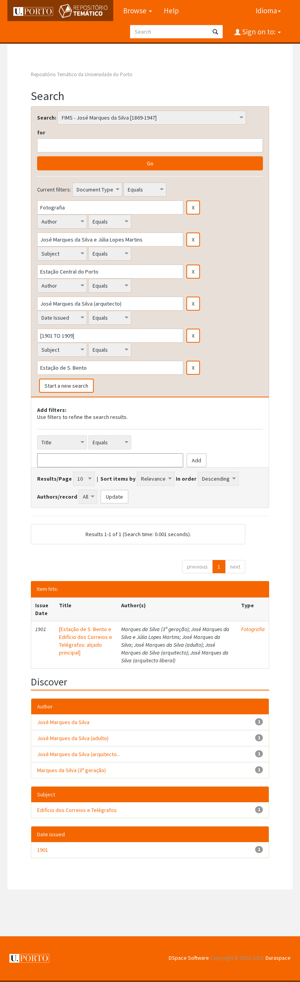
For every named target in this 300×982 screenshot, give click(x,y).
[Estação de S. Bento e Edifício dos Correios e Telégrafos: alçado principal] (85, 641)
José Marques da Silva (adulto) (73, 738)
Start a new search (66, 385)
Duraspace (278, 957)
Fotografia (253, 629)
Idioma (266, 10)
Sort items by (118, 478)
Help (171, 10)
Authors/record (57, 496)
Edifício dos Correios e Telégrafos (77, 810)
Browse (135, 10)
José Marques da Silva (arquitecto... (78, 754)
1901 (42, 849)
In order (186, 478)
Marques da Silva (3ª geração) (71, 770)
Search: (46, 117)
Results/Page (54, 478)
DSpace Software (189, 957)
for (41, 132)
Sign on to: (259, 31)
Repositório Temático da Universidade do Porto (81, 74)
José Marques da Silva (63, 722)
